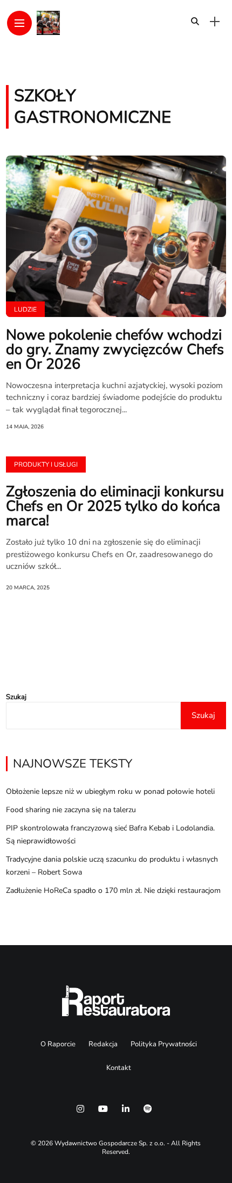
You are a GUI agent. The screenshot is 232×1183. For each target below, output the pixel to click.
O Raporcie (58, 1044)
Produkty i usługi (46, 464)
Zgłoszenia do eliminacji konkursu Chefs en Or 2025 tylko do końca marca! (115, 506)
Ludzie (25, 309)
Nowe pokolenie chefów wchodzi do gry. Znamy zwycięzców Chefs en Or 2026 (115, 349)
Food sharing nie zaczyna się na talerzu (71, 810)
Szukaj (16, 697)
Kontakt (118, 1068)
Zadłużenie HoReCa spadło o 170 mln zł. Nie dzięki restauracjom (113, 890)
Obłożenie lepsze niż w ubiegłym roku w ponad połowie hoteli (110, 791)
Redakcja (103, 1044)
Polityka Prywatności (164, 1044)
